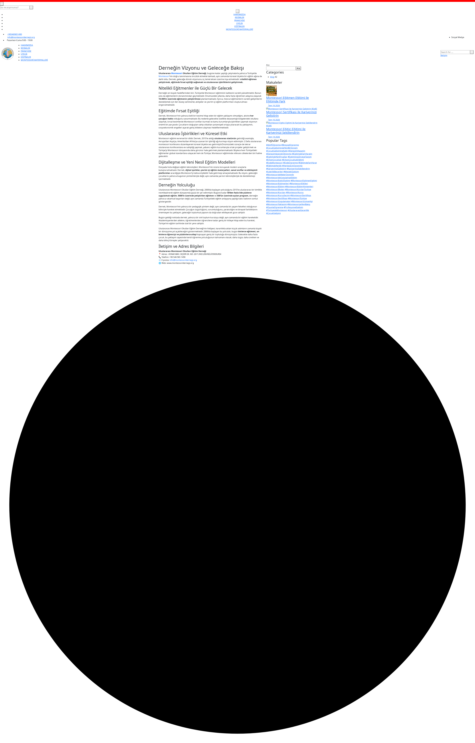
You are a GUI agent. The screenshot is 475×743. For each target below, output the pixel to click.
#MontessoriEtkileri (298, 183)
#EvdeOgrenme (290, 162)
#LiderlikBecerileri (274, 171)
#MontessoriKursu (295, 192)
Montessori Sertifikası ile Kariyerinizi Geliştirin (291, 114)
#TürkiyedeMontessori (276, 210)
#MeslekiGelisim (291, 171)
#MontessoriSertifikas (300, 195)
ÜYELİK (239, 23)
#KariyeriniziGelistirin (276, 168)
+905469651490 (14, 34)
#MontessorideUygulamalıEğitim (281, 177)
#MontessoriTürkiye (297, 198)
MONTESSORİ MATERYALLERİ (239, 29)
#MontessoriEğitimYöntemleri (299, 186)
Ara (267, 65)
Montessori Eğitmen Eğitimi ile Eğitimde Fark (287, 99)
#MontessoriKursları (275, 192)
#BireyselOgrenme (290, 145)
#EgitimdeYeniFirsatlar (276, 156)
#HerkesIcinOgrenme (292, 165)
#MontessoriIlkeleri (275, 189)
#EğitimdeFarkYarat (307, 162)
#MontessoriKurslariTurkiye (298, 189)
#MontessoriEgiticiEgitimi (278, 180)
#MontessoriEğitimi (275, 186)
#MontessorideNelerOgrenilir (280, 174)
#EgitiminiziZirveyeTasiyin (300, 156)
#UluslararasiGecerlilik (298, 210)
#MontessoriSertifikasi (276, 198)
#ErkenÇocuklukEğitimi (293, 159)
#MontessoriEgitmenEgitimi (304, 180)
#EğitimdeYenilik (274, 165)
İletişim (443, 55)
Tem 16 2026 (274, 105)
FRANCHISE (239, 20)
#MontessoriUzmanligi (302, 201)
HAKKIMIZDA (239, 14)
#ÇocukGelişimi (273, 213)
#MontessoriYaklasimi (276, 204)
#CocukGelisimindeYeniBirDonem (282, 148)
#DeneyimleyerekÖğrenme (279, 153)
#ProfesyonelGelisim (293, 207)
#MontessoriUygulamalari (278, 201)
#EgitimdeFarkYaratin (302, 153)
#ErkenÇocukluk (274, 159)
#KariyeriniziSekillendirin (298, 168)
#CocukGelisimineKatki (277, 151)
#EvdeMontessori (274, 162)
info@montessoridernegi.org (21, 37)
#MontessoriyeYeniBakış (298, 204)
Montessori (176, 73)
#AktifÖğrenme (273, 145)
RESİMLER (239, 17)
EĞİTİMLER (239, 26)
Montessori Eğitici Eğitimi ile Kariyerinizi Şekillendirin (286, 131)
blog (272, 77)
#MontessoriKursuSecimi (278, 195)
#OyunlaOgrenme (274, 207)
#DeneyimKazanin (296, 151)
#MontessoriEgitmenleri (277, 183)
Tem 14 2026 (274, 137)
